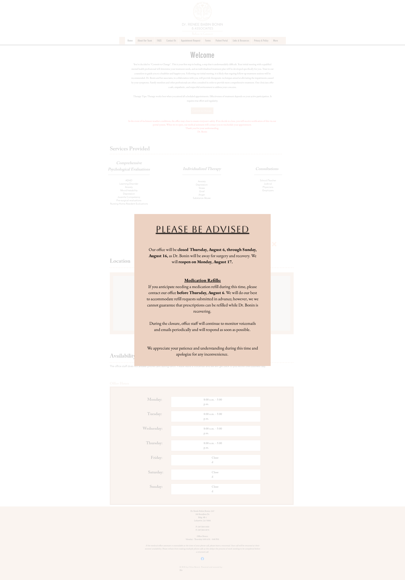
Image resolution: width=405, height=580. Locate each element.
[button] (274, 244)
